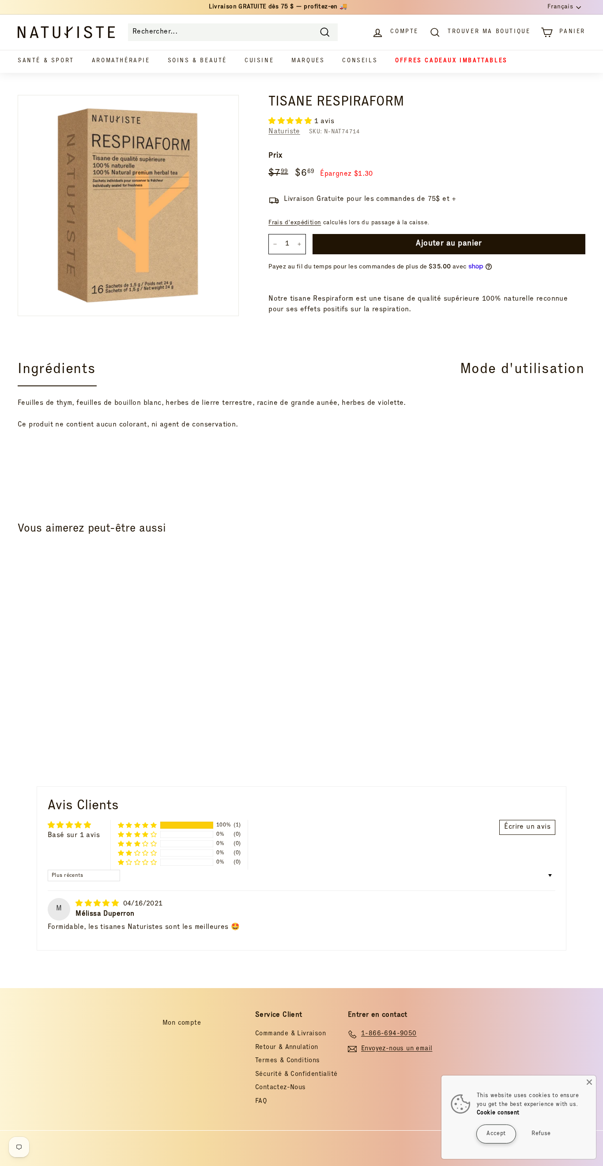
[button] (291, 121)
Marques (307, 61)
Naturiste (284, 132)
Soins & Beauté (197, 61)
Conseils (359, 61)
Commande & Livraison (290, 1033)
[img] (98, 904)
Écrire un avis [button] (527, 827)
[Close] (589, 1082)
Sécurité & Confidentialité (296, 1074)
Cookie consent (498, 1113)
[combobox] (233, 32)
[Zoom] (128, 205)
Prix (275, 156)
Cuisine (259, 61)
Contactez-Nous (280, 1087)
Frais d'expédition (294, 223)
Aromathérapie (121, 61)
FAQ (261, 1101)
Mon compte (181, 1023)
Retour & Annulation (286, 1047)
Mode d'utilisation (522, 370)
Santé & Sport (46, 61)
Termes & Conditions (287, 1060)
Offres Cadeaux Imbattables (451, 61)
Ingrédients (57, 370)
